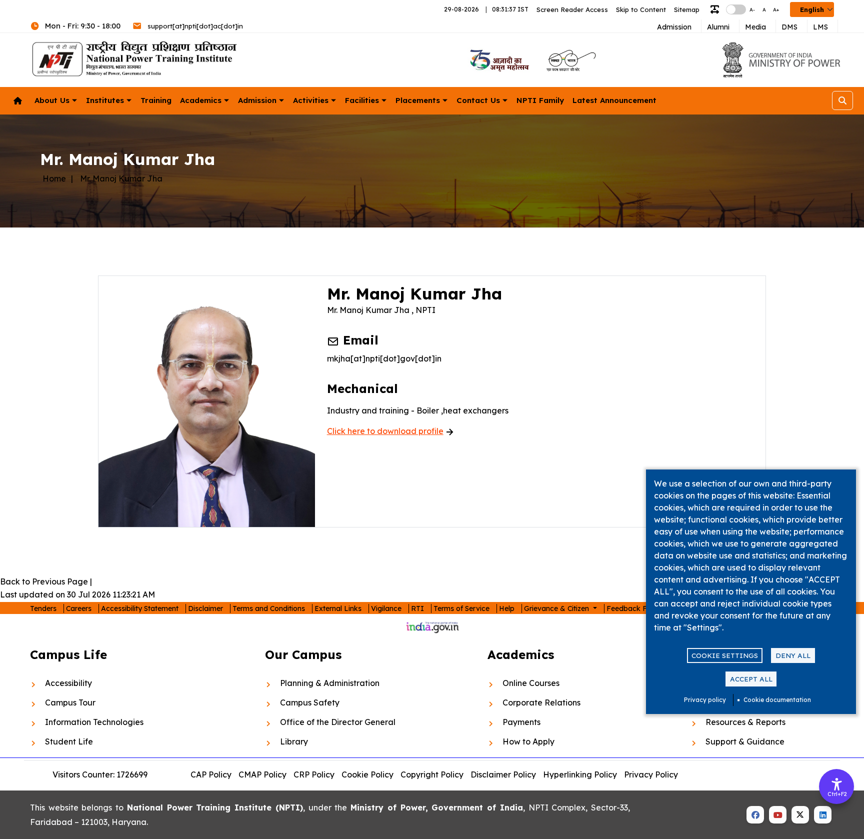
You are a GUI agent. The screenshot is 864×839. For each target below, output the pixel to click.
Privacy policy (705, 700)
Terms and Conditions (268, 608)
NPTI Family (540, 100)
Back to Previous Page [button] (44, 581)
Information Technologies (94, 722)
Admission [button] (257, 100)
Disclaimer (205, 608)
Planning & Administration (330, 683)
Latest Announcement (614, 100)
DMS (790, 27)
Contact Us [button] (478, 100)
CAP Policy (211, 775)
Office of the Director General (338, 722)
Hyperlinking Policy (580, 775)
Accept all (751, 678)
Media (755, 27)
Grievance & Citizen (557, 608)
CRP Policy (314, 775)
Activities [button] (310, 100)
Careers (79, 608)
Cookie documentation (777, 700)
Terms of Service (462, 608)
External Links (338, 608)
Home (54, 179)
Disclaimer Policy (503, 775)
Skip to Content (641, 10)
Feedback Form (633, 608)
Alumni (718, 27)
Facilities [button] (362, 100)
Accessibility (68, 683)
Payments (521, 722)
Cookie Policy (368, 775)
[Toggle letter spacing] (717, 10)
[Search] (842, 100)
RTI (417, 608)
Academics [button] (201, 100)
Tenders (43, 608)
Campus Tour (70, 703)
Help (506, 608)
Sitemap (687, 10)
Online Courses (531, 683)
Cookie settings (725, 655)
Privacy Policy (651, 775)
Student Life (69, 741)
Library (294, 741)
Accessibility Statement (139, 608)
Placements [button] (418, 100)
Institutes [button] (105, 100)
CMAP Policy (262, 775)
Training (156, 100)
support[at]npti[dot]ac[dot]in (195, 26)
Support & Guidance (745, 741)
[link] (498, 60)
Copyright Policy (432, 775)
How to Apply (528, 741)
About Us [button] (52, 100)
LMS (820, 27)
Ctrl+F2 (837, 794)
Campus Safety (310, 703)
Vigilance (386, 608)
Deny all (793, 655)
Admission (674, 27)
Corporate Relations (541, 703)
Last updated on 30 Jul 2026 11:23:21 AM (77, 595)
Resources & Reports (746, 722)
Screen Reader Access (572, 10)
